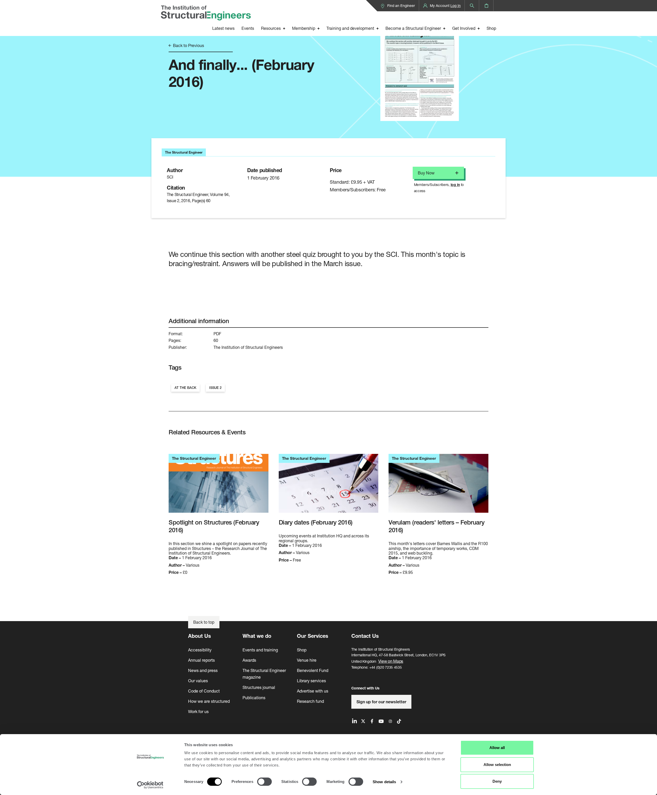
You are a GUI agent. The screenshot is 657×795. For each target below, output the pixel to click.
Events (247, 28)
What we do (257, 636)
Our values (198, 680)
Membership (303, 28)
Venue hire (306, 660)
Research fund (310, 701)
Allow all (497, 747)
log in (455, 184)
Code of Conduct (204, 690)
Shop (491, 28)
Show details (384, 782)
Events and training (260, 649)
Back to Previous (188, 45)
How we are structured (209, 701)
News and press (203, 670)
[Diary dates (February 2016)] (329, 486)
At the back (185, 388)
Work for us (198, 711)
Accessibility (199, 649)
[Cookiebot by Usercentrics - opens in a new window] (150, 785)
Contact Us (365, 636)
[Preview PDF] (419, 69)
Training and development (350, 28)
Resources (271, 28)
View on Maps (390, 661)
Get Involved (463, 28)
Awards (249, 660)
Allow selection (497, 764)
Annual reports (201, 660)
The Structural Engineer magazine (264, 673)
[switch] (264, 782)
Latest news (223, 28)
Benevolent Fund (312, 670)
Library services (311, 680)
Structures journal (259, 687)
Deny (497, 781)
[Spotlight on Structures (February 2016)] (218, 486)
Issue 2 (215, 388)
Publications (254, 697)
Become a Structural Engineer (413, 28)
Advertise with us (312, 690)
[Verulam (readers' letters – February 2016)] (438, 486)
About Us (199, 636)
